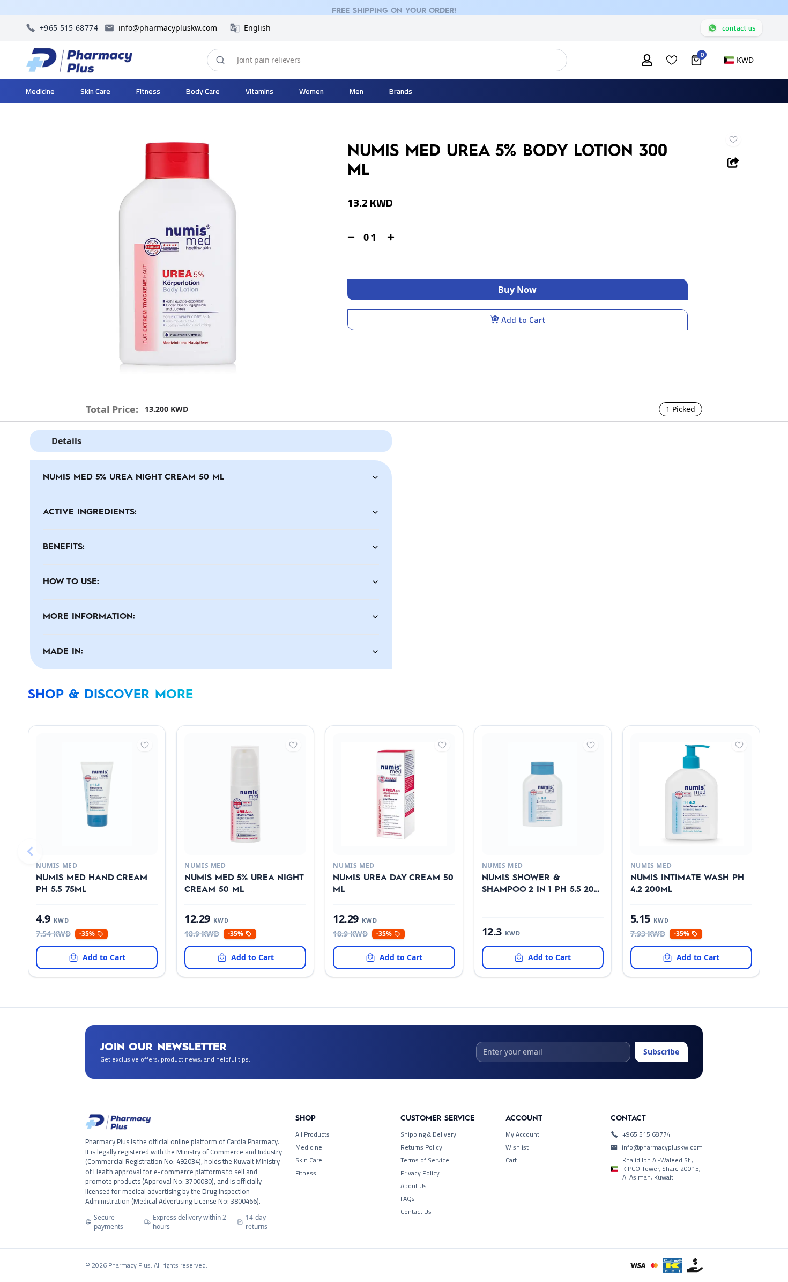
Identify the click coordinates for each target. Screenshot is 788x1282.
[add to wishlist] (733, 139)
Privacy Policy (420, 1173)
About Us (413, 1186)
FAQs (407, 1199)
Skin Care (308, 1160)
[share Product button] (733, 162)
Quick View (79, 842)
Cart (511, 1160)
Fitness (305, 1173)
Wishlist (517, 1147)
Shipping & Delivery (428, 1134)
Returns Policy (421, 1147)
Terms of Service (424, 1160)
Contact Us (416, 1211)
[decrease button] (351, 237)
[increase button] (391, 237)
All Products (312, 1134)
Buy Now (517, 290)
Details (66, 441)
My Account (522, 1134)
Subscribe (661, 1052)
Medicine (308, 1147)
